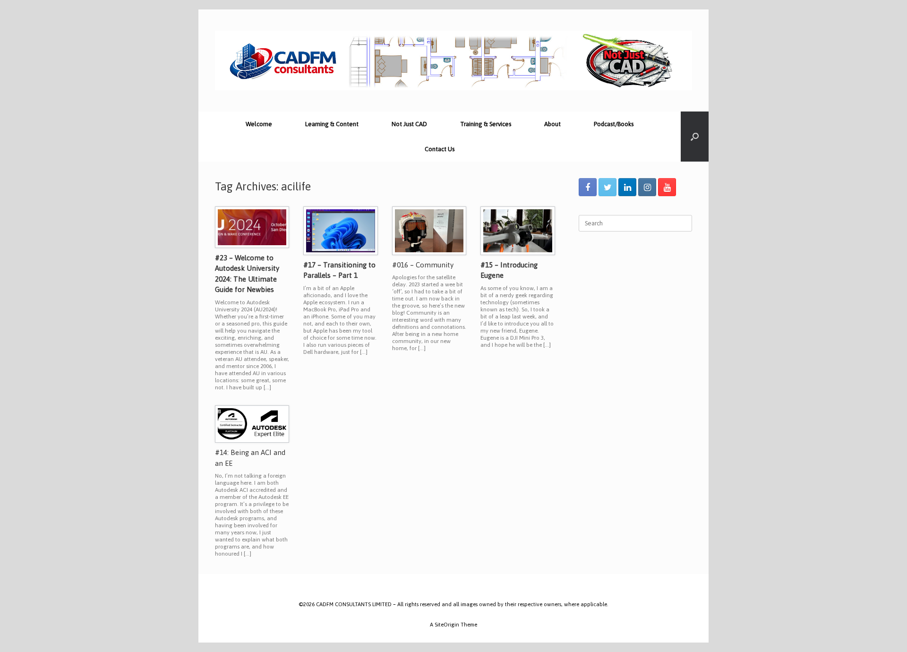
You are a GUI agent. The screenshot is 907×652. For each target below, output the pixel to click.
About (552, 124)
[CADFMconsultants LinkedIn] (627, 187)
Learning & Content (332, 124)
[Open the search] (695, 137)
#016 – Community (423, 265)
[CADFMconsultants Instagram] (647, 187)
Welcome (259, 124)
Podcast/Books (613, 124)
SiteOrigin (447, 624)
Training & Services (485, 124)
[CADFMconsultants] (453, 60)
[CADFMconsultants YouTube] (667, 187)
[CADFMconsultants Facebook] (588, 187)
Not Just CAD (409, 124)
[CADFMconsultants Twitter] (607, 187)
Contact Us (439, 149)
